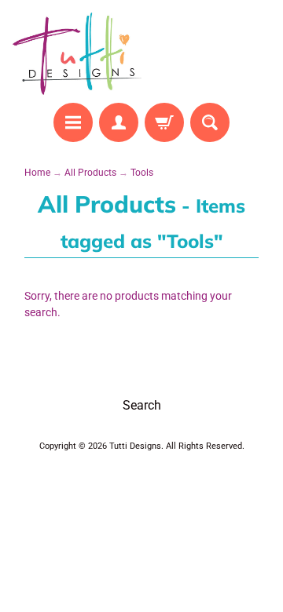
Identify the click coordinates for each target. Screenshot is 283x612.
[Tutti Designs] (77, 54)
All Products (90, 172)
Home (37, 172)
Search (142, 405)
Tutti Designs (135, 446)
